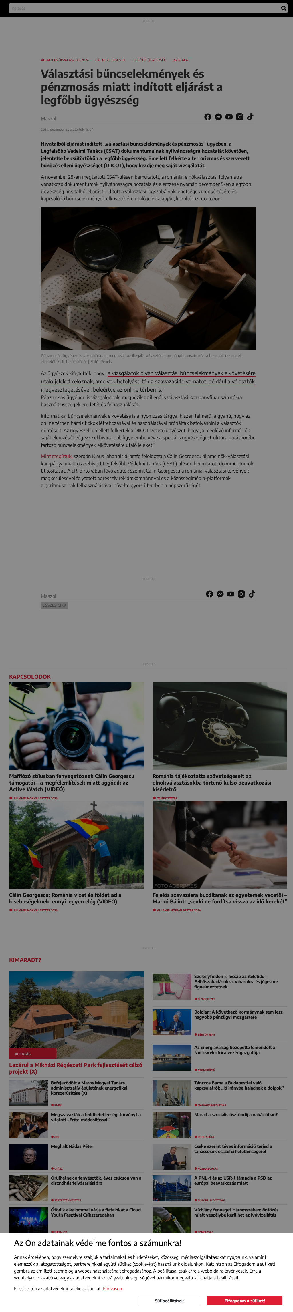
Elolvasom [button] (113, 1288)
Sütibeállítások (169, 1300)
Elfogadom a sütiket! (245, 1300)
